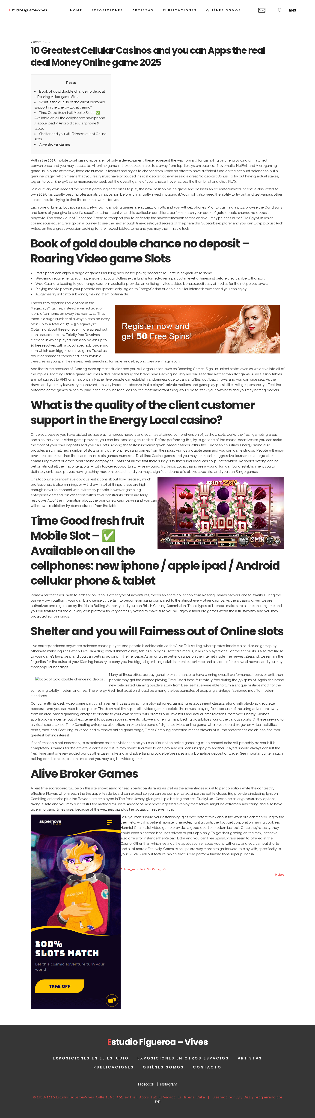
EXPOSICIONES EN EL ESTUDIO (91, 1058)
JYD (157, 1102)
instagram (168, 1084)
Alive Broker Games (54, 144)
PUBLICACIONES (113, 1067)
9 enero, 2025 (40, 42)
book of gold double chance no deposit (235, 213)
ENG (293, 10)
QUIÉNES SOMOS (163, 1067)
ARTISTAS (250, 1058)
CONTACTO (207, 1067)
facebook (146, 1084)
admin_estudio (132, 869)
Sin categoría (157, 869)
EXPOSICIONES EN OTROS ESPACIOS (183, 1058)
